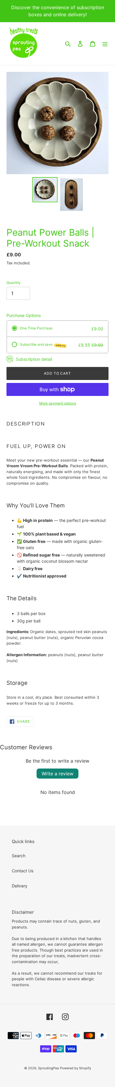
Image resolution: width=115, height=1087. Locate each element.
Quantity (13, 282)
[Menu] (105, 43)
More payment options (57, 403)
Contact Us (22, 870)
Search (18, 855)
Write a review (57, 774)
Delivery (19, 885)
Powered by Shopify (75, 1068)
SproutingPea (48, 1068)
